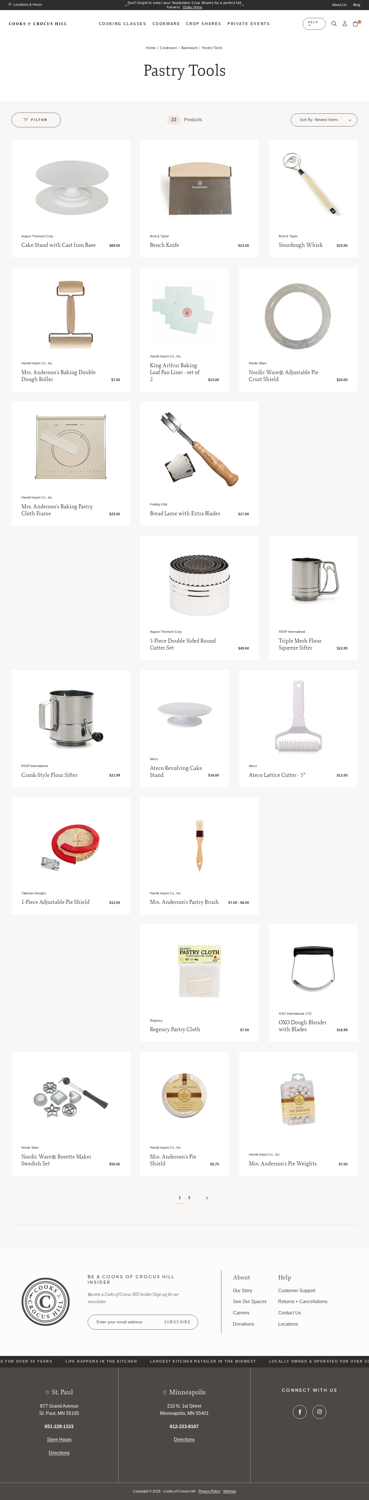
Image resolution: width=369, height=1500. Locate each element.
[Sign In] (344, 23)
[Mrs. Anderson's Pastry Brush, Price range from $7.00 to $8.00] (199, 845)
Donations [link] (243, 1324)
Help (313, 22)
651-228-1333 (59, 1426)
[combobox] (333, 119)
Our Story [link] (242, 1290)
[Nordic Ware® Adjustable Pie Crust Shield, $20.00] (298, 315)
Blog (356, 5)
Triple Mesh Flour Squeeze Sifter (300, 644)
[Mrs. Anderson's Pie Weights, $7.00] (298, 1099)
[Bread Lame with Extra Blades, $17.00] (199, 449)
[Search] (334, 23)
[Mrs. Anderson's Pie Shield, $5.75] (184, 1096)
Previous (127, 5)
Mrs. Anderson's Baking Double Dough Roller (58, 376)
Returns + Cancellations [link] (302, 1301)
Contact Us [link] (289, 1312)
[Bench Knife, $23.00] (199, 188)
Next (241, 5)
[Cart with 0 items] (355, 24)
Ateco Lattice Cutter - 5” (277, 775)
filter (39, 120)
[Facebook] (300, 1412)
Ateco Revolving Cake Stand (176, 772)
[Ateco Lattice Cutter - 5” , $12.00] (298, 718)
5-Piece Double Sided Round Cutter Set (183, 644)
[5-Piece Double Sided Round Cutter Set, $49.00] (199, 583)
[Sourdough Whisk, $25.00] (313, 184)
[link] (45, 1301)
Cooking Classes (123, 24)
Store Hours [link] (59, 1439)
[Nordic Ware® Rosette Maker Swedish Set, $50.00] (70, 1099)
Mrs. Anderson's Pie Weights (283, 1163)
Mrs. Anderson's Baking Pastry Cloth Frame (57, 510)
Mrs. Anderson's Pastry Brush (184, 902)
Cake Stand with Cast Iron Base (58, 245)
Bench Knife (164, 245)
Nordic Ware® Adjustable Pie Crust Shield (284, 376)
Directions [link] (59, 1452)
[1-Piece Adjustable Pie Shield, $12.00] (70, 845)
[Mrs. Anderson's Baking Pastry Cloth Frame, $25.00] (70, 449)
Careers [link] (241, 1312)
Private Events (248, 24)
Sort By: (307, 119)
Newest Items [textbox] (326, 119)
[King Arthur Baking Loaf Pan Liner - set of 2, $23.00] (184, 311)
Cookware (166, 24)
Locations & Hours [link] (27, 5)
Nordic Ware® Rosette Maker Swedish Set (56, 1160)
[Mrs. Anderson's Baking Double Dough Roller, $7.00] (70, 315)
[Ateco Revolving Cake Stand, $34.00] (184, 714)
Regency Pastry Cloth (175, 1029)
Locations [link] (288, 1324)
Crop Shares (204, 24)
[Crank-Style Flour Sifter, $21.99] (70, 718)
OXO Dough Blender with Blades (303, 1026)
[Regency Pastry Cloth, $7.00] (199, 972)
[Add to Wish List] (118, 151)
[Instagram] (319, 1412)
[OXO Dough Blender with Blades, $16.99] (313, 968)
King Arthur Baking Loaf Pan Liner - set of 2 (174, 372)
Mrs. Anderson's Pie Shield (173, 1160)
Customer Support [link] (296, 1290)
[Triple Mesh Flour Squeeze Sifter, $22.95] (313, 580)
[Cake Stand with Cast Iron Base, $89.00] (70, 188)
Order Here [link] (192, 7)
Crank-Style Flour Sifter (49, 775)
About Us (339, 5)
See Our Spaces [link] (250, 1301)
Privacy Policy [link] (209, 1491)
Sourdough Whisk (301, 245)
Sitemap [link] (229, 1491)
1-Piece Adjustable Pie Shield (55, 902)
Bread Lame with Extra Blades (185, 513)
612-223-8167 (184, 1426)
